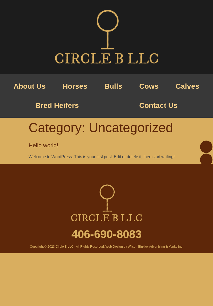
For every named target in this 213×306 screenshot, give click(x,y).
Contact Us (158, 105)
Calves (187, 86)
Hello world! (43, 145)
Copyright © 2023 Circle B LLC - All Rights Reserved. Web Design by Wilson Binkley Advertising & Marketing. (106, 246)
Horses (75, 86)
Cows (149, 86)
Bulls (113, 86)
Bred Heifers (57, 105)
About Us (30, 86)
